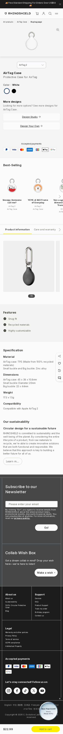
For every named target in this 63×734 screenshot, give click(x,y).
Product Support (41, 605)
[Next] (60, 196)
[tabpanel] (31, 354)
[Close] (60, 698)
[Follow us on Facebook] (17, 691)
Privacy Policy (11, 636)
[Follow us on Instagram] (8, 691)
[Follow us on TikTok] (25, 691)
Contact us (39, 616)
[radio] (7, 91)
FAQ (36, 602)
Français (35, 705)
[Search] (50, 13)
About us (9, 598)
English (8, 705)
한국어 (36, 709)
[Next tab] (60, 229)
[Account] (43, 13)
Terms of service (12, 639)
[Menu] (56, 13)
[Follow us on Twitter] (34, 691)
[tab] (17, 229)
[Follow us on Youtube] (42, 691)
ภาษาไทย (28, 709)
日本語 (27, 705)
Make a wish (45, 572)
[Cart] (37, 13)
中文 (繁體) (18, 705)
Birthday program (42, 612)
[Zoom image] (31, 41)
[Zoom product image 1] (28, 266)
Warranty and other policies (16, 632)
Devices (38, 598)
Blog (7, 611)
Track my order (41, 609)
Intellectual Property (13, 646)
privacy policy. (22, 518)
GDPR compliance (12, 643)
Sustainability (11, 602)
